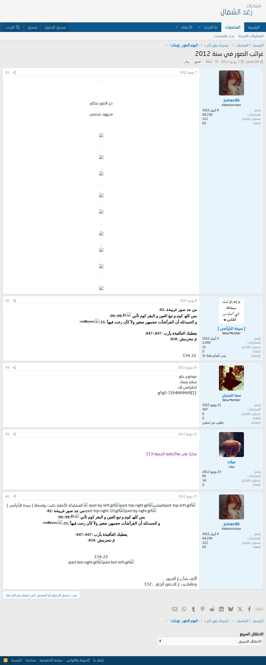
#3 (7, 367)
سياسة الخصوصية (51, 660)
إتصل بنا (98, 660)
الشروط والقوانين (78, 660)
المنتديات (232, 27)
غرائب (186, 62)
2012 (208, 62)
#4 (7, 434)
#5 (7, 496)
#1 (7, 72)
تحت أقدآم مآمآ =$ (214, 356)
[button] (199, 27)
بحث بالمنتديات (224, 36)
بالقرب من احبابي (212, 423)
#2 (7, 301)
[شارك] (14, 73)
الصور (197, 62)
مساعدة (30, 660)
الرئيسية (254, 27)
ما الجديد (210, 27)
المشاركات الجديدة (250, 36)
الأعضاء (186, 27)
